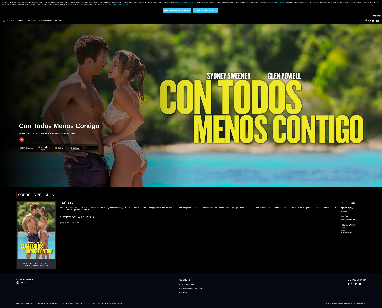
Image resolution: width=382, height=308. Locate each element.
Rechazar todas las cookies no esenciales (177, 10)
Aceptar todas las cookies (205, 10)
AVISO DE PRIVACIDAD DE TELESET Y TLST (105, 304)
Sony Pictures (107, 4)
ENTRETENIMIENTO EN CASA (50, 21)
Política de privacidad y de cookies (186, 2)
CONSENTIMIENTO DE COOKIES (72, 304)
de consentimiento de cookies (277, 2)
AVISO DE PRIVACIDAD (25, 304)
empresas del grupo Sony (120, 4)
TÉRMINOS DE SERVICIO (47, 304)
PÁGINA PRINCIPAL (186, 284)
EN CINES (32, 21)
